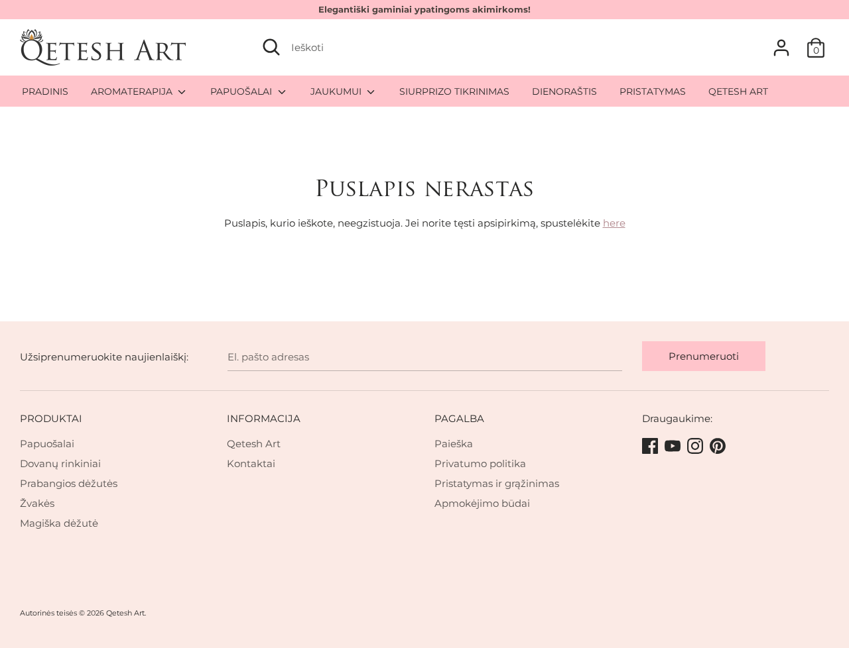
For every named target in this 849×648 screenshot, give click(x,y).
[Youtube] (674, 447)
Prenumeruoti (704, 356)
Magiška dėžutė (59, 523)
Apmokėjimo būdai (482, 503)
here (614, 223)
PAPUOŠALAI (242, 91)
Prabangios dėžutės (68, 483)
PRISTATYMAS (653, 91)
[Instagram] (696, 447)
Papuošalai (47, 443)
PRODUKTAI (51, 418)
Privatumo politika (480, 463)
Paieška (453, 443)
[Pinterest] (719, 447)
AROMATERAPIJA (133, 91)
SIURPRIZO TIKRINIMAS (454, 91)
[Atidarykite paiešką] (271, 47)
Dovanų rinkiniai (60, 463)
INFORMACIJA (263, 418)
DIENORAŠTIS (564, 91)
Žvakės (37, 503)
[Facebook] (651, 447)
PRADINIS (45, 91)
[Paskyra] (781, 42)
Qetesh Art (254, 443)
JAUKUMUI (337, 91)
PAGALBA (459, 418)
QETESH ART (738, 91)
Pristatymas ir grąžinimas (496, 483)
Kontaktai (251, 463)
